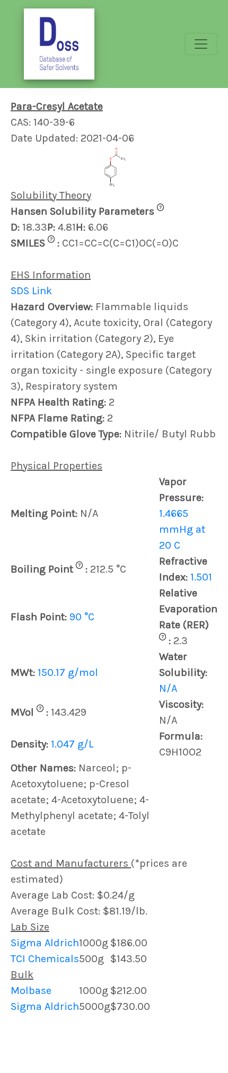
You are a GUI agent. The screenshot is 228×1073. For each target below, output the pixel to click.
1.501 (201, 577)
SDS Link (31, 291)
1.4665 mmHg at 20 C (182, 529)
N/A (168, 688)
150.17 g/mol (68, 672)
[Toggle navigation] (201, 44)
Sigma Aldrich (45, 943)
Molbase (31, 990)
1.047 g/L (72, 744)
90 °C (81, 617)
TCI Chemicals (45, 959)
